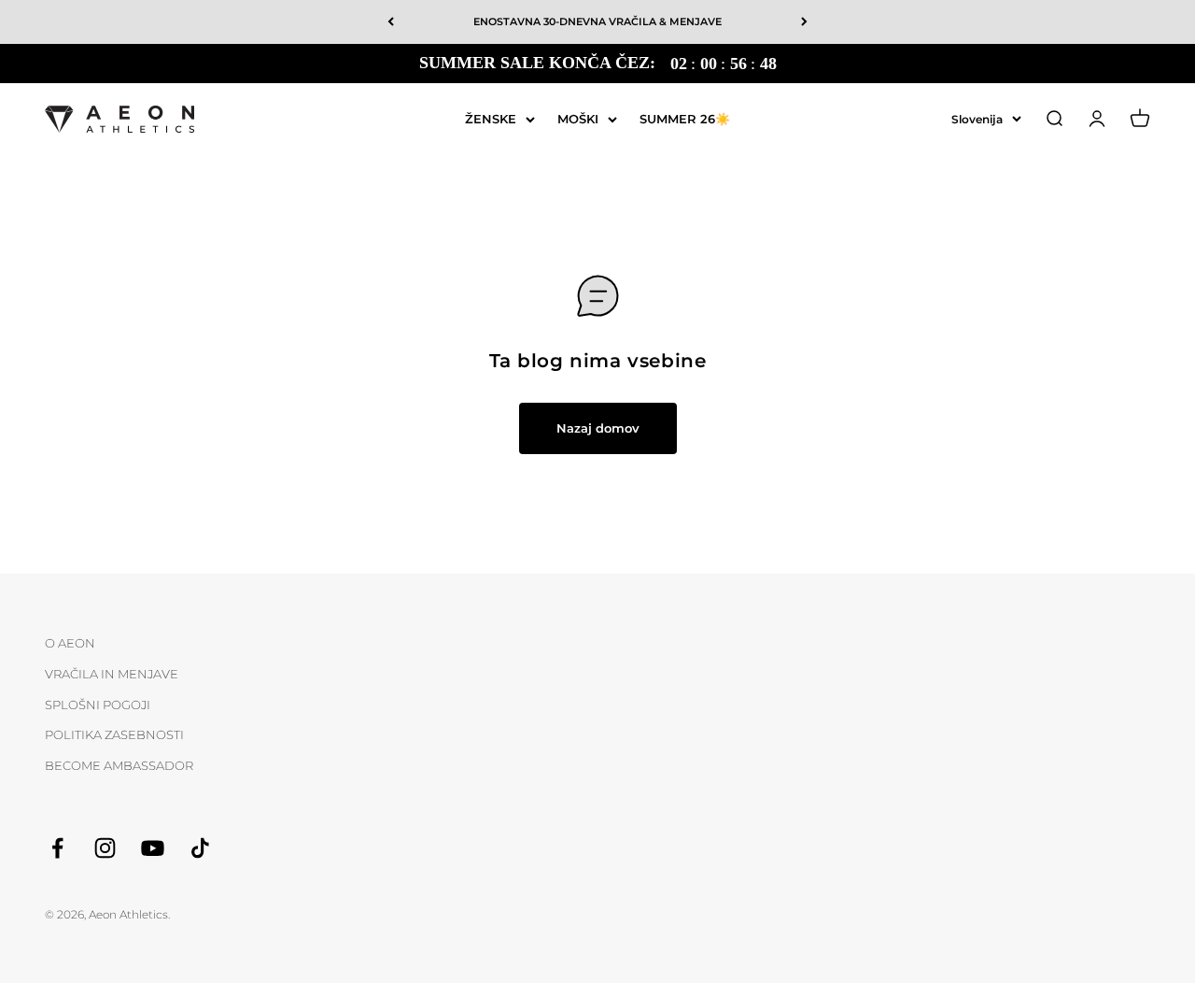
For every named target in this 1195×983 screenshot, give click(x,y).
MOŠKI (577, 117)
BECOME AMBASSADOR (119, 765)
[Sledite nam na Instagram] (105, 848)
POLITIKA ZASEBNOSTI (114, 734)
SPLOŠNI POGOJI (97, 704)
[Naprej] (804, 22)
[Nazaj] (390, 22)
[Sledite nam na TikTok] (200, 848)
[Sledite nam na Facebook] (57, 848)
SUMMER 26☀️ (685, 117)
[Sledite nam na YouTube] (152, 848)
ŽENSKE (490, 117)
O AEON (70, 642)
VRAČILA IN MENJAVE (111, 673)
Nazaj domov (598, 427)
